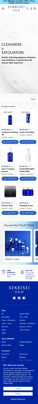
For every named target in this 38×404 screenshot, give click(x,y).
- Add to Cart (28, 142)
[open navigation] (3, 8)
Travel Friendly (24, 330)
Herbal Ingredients (25, 342)
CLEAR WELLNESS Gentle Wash (26, 170)
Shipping (22, 357)
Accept (18, 388)
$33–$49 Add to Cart (10, 142)
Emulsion (22, 320)
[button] (2, 245)
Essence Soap (7, 205)
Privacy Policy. (8, 383)
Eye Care (5, 326)
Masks (4, 330)
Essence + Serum (25, 326)
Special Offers (24, 314)
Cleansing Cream (26, 205)
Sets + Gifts (23, 317)
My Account (23, 354)
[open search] (27, 8)
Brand (4, 342)
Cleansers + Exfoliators (27, 323)
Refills (4, 333)
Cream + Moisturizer (9, 320)
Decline (18, 394)
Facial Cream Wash (26, 132)
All (2, 314)
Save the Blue (6, 345)
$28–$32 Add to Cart (28, 179)
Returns (4, 357)
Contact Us (5, 354)
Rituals (21, 345)
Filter (33, 99)
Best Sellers (6, 317)
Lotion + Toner (7, 323)
